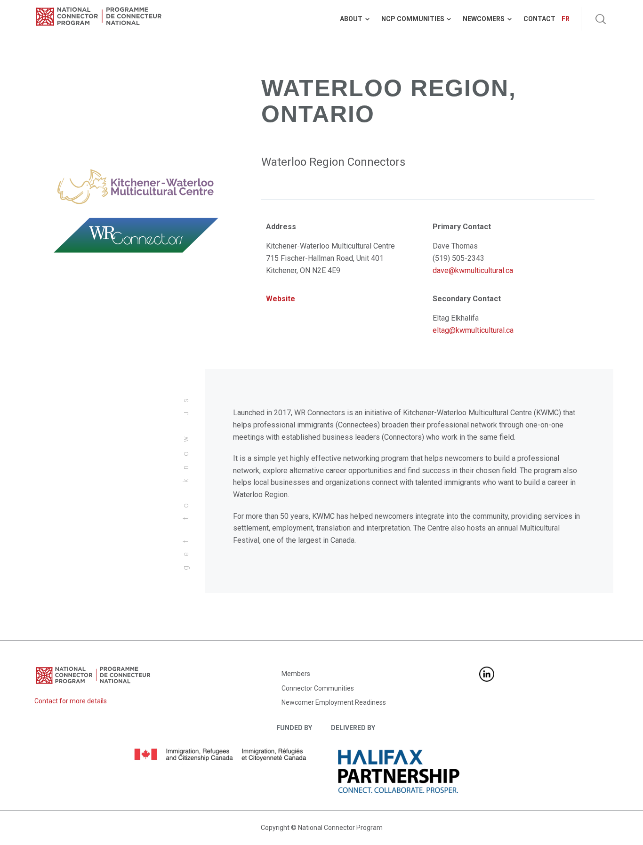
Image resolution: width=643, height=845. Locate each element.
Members (295, 673)
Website (280, 298)
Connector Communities (317, 688)
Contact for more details (70, 701)
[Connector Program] (98, 16)
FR (566, 19)
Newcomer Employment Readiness (333, 702)
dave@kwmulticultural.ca (473, 270)
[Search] (601, 19)
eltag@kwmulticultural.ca (473, 330)
